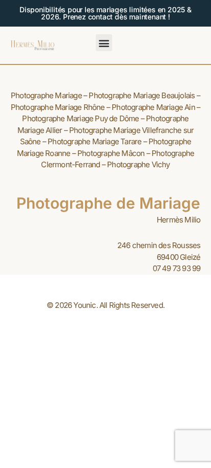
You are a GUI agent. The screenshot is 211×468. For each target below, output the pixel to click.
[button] (104, 42)
